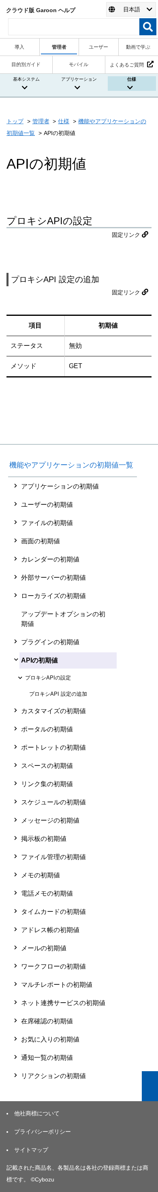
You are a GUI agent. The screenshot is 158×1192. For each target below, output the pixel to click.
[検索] (147, 26)
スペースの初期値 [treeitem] (47, 765)
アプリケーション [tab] (79, 79)
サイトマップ (31, 1150)
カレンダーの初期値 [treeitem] (50, 559)
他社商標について (37, 1113)
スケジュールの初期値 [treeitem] (53, 802)
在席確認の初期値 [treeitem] (47, 1021)
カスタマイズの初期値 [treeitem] (53, 710)
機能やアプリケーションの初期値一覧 (71, 465)
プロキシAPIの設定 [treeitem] (48, 678)
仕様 (63, 121)
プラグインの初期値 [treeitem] (50, 642)
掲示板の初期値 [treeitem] (43, 838)
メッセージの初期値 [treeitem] (50, 820)
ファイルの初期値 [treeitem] (47, 522)
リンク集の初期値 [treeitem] (47, 783)
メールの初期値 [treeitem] (43, 948)
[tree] (72, 781)
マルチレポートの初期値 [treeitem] (56, 984)
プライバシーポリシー (42, 1131)
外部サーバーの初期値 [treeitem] (53, 577)
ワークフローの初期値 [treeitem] (53, 966)
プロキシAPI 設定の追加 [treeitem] (58, 694)
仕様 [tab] (131, 79)
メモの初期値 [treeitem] (40, 875)
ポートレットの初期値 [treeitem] (53, 747)
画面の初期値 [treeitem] (40, 541)
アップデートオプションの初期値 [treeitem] (63, 619)
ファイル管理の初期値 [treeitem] (53, 856)
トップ (14, 121)
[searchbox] (73, 26)
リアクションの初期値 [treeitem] (53, 1075)
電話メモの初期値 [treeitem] (47, 893)
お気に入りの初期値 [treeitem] (50, 1039)
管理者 (40, 121)
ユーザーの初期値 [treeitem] (47, 504)
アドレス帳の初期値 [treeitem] (50, 929)
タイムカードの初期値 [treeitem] (53, 911)
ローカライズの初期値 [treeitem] (53, 595)
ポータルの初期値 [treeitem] (47, 729)
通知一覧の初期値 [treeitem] (47, 1057)
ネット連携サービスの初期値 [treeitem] (63, 1002)
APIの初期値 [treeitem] (39, 660)
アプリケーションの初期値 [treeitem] (60, 486)
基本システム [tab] (26, 79)
